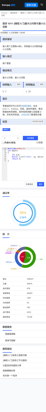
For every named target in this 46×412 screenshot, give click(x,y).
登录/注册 (31, 5)
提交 (40, 184)
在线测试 (29, 184)
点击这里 (25, 114)
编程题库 (13, 13)
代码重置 (30, 138)
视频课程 (27, 106)
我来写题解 (10, 340)
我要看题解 (10, 334)
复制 (18, 84)
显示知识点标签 (37, 121)
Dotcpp (8, 5)
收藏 (40, 142)
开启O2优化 (10, 142)
